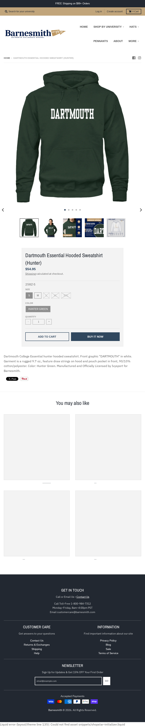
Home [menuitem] (84, 26)
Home (7, 58)
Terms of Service (108, 653)
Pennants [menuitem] (100, 41)
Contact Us (82, 597)
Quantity (30, 317)
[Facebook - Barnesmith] (134, 58)
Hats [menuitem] (133, 26)
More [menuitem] (133, 41)
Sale (108, 649)
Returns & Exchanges (37, 644)
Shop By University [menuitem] (107, 26)
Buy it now (95, 336)
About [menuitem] (118, 41)
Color (29, 303)
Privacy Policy (108, 640)
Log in (99, 11)
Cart (135, 11)
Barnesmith (55, 710)
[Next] (141, 210)
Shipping (30, 273)
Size (27, 289)
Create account (115, 11)
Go (106, 681)
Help (36, 653)
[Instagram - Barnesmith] (139, 58)
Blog (108, 644)
